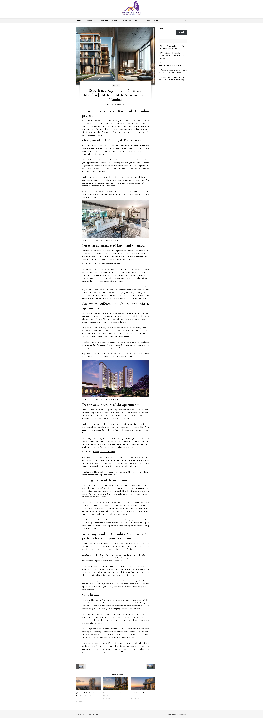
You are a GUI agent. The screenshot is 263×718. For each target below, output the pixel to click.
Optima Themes (94, 714)
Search (162, 28)
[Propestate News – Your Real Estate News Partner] (131, 8)
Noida (137, 21)
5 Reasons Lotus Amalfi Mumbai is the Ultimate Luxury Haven (85, 696)
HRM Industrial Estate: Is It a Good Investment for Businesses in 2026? (172, 55)
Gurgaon (127, 21)
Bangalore (103, 21)
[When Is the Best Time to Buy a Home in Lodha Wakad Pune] (80, 666)
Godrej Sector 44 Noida (104, 452)
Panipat (147, 21)
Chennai (115, 21)
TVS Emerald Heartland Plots (106, 264)
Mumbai (116, 86)
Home (78, 21)
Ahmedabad (89, 21)
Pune (156, 21)
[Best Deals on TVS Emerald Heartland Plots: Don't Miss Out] (150, 666)
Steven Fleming (122, 104)
